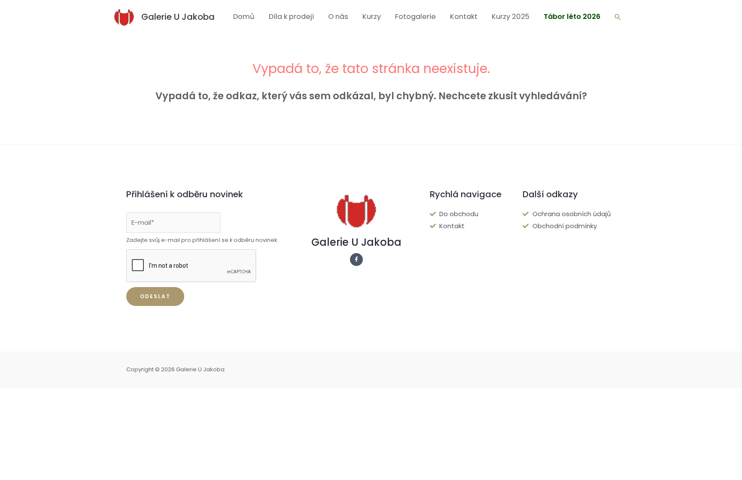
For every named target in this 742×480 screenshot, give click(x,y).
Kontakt (463, 16)
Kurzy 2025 (510, 16)
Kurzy (371, 16)
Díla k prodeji (291, 16)
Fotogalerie (415, 16)
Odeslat (155, 296)
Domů (244, 16)
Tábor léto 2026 (572, 16)
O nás (338, 16)
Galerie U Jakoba (178, 17)
